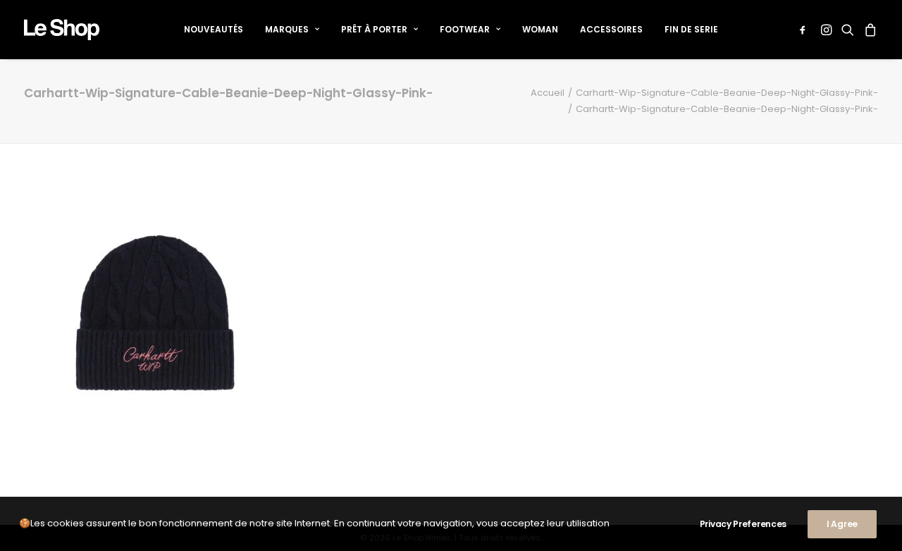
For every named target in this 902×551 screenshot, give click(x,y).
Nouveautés (213, 29)
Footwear (465, 29)
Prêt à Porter (374, 29)
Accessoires (611, 29)
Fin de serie (691, 29)
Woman (540, 29)
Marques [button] (287, 29)
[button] (805, 29)
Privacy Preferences (743, 524)
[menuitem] (213, 29)
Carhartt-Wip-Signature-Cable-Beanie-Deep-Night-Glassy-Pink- (727, 92)
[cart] (868, 29)
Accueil (547, 92)
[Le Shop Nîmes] (61, 29)
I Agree (842, 524)
